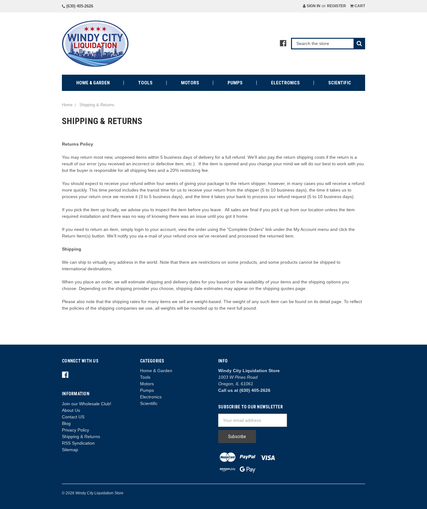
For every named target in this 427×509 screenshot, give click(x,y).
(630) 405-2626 (79, 6)
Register (336, 6)
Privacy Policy (75, 429)
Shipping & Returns (81, 436)
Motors (190, 83)
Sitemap (70, 449)
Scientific (339, 83)
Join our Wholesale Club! (86, 403)
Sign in (313, 6)
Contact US (73, 416)
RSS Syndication (78, 443)
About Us (71, 410)
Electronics (285, 83)
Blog (66, 423)
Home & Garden (93, 83)
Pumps (235, 83)
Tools (145, 83)
